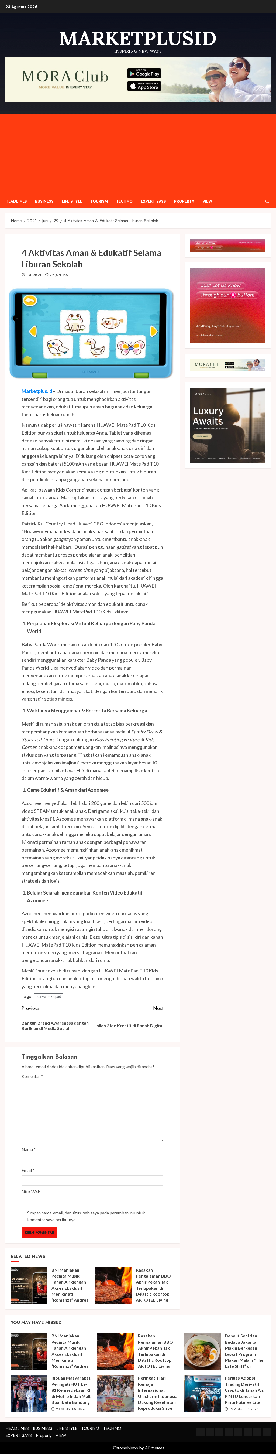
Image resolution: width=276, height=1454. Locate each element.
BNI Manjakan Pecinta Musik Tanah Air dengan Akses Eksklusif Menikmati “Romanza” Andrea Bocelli (70, 1288)
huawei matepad (48, 996)
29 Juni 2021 (60, 275)
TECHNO (124, 201)
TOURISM (99, 201)
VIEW (207, 201)
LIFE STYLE (72, 201)
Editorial (34, 275)
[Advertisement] (138, 154)
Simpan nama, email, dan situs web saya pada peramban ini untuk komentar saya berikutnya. (86, 1216)
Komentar (32, 1076)
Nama (29, 1149)
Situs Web (31, 1191)
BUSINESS (44, 201)
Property (184, 201)
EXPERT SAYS (153, 201)
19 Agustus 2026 (243, 1409)
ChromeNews (125, 1448)
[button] (267, 201)
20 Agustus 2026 (70, 1409)
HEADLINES (16, 201)
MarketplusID (138, 38)
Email (28, 1170)
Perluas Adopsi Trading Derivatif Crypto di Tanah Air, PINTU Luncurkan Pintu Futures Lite (244, 1390)
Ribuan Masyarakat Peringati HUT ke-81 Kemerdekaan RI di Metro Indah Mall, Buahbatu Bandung (71, 1390)
